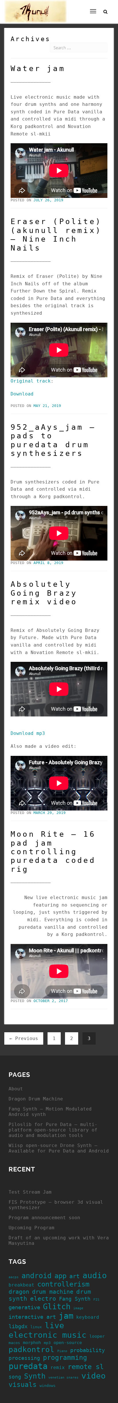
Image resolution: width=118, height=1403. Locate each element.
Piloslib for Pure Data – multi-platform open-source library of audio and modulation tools (53, 1130)
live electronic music (47, 1330)
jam (66, 1316)
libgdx (18, 1326)
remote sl (86, 1367)
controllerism (63, 1284)
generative (24, 1307)
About (16, 1089)
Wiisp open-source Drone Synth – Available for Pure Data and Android (59, 1148)
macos (14, 1343)
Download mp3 (28, 733)
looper (97, 1336)
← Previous (23, 1038)
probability (87, 1350)
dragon (19, 1291)
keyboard (87, 1317)
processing (24, 1358)
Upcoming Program (31, 1227)
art (74, 1276)
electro (43, 1298)
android (36, 1276)
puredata (28, 1366)
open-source (68, 1342)
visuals (23, 1385)
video (93, 1376)
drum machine (52, 1291)
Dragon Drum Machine (36, 1099)
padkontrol (31, 1349)
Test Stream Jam (30, 1192)
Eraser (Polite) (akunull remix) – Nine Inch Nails (56, 234)
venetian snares (63, 1377)
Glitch (56, 1306)
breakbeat (21, 1285)
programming (65, 1357)
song (15, 1377)
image (78, 1308)
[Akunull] (35, 7)
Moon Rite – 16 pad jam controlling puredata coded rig (53, 851)
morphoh (32, 1342)
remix (57, 1367)
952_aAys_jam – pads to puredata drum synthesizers (53, 440)
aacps (14, 1277)
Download (22, 394)
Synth (35, 1376)
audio (94, 1275)
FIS (96, 1299)
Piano (62, 1351)
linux (36, 1327)
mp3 (47, 1343)
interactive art (32, 1317)
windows (48, 1385)
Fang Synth (75, 1299)
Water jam (38, 68)
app (60, 1276)
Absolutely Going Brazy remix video (44, 593)
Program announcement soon (44, 1217)
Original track (31, 381)
